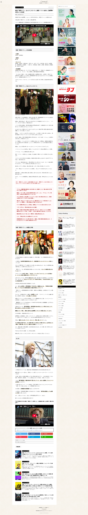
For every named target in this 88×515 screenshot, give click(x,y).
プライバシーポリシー (48, 510)
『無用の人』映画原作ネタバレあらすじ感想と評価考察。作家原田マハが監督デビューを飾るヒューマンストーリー (68, 274)
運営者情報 (60, 327)
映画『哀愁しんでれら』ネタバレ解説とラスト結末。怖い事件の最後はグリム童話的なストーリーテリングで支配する (68, 239)
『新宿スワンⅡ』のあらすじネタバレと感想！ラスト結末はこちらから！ (29, 430)
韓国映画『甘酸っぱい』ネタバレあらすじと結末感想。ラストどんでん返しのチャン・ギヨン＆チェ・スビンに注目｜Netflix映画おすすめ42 (68, 267)
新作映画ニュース (61, 288)
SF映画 (59, 312)
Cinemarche (44, 1)
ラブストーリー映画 (61, 301)
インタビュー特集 (61, 290)
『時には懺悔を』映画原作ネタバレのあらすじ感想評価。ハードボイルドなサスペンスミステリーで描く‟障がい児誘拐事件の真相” (69, 225)
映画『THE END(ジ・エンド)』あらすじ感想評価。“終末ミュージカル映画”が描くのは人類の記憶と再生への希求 (37, 496)
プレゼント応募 (60, 292)
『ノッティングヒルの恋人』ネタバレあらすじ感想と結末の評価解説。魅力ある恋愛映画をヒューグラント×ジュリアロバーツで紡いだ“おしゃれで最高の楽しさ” (69, 233)
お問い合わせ (42, 510)
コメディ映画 (60, 307)
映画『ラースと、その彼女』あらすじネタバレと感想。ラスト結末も (68, 218)
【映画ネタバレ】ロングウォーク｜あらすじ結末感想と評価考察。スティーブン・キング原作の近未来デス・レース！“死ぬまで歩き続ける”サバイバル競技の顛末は (69, 247)
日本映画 (18, 442)
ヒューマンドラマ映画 (22, 440)
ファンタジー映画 (61, 314)
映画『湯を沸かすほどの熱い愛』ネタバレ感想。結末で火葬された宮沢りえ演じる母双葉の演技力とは (68, 253)
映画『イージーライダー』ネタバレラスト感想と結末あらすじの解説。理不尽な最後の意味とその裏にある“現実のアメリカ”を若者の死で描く (37, 485)
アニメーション (60, 316)
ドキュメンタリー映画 (62, 320)
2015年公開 (21, 442)
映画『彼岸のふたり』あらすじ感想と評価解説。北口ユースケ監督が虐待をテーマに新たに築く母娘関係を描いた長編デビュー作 (37, 474)
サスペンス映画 (60, 305)
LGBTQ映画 (60, 318)
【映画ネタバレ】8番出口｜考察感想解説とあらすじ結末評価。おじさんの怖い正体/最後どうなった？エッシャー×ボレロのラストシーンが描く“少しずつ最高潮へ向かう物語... (69, 281)
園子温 (24, 442)
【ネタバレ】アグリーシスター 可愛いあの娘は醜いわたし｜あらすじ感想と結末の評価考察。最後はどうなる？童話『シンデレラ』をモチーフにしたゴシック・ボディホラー (69, 261)
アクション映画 (60, 303)
